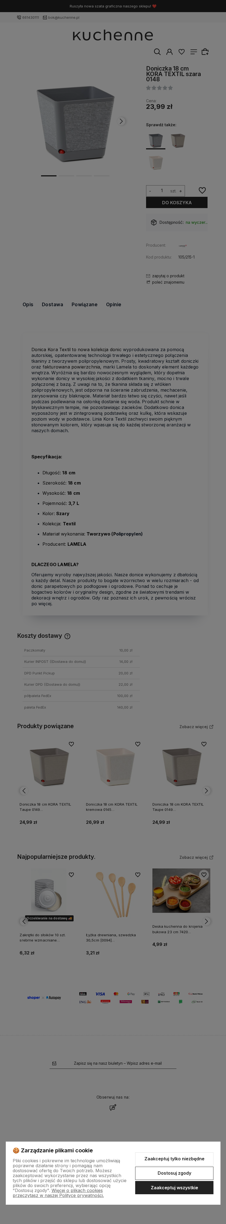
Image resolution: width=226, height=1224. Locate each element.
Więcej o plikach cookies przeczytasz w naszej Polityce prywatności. (58, 1193)
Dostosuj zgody (174, 1173)
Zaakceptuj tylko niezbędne (174, 1158)
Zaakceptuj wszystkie (174, 1187)
